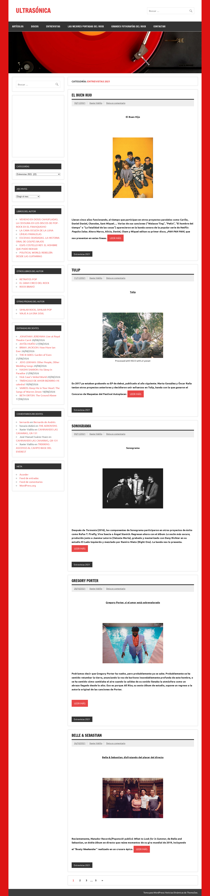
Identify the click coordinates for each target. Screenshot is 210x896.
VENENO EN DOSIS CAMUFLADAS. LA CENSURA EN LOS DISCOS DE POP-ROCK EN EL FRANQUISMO (37, 223)
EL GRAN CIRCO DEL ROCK (34, 282)
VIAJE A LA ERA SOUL (32, 313)
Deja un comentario (115, 103)
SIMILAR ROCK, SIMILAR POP (36, 309)
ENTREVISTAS (53, 26)
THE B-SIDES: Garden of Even (36, 354)
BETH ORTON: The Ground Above (38, 395)
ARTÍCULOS (18, 26)
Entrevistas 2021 (82, 254)
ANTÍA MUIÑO (28, 343)
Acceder (24, 474)
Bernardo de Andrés (44, 421)
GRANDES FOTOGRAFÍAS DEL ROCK (128, 26)
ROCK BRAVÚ (27, 286)
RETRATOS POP (28, 279)
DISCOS (35, 26)
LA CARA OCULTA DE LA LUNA (36, 230)
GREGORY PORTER (85, 580)
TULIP (76, 270)
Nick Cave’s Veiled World (33, 376)
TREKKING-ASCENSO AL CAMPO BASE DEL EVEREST (34, 448)
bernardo (25, 421)
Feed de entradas (29, 478)
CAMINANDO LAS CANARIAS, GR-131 (37, 440)
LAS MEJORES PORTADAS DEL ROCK (86, 26)
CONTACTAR (159, 26)
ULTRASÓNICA (33, 10)
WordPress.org (28, 485)
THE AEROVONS (48, 425)
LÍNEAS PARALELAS (31, 233)
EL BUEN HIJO (82, 95)
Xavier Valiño (95, 103)
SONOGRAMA (81, 426)
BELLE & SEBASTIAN (87, 735)
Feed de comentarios (31, 481)
